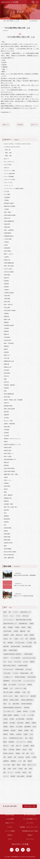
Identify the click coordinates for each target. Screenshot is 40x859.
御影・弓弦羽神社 (9, 343)
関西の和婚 (7, 540)
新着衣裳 (30, 684)
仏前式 (6, 245)
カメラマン (6, 776)
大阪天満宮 (7, 298)
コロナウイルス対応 (9, 179)
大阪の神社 (7, 295)
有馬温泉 (16, 631)
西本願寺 (5, 699)
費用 (4, 627)
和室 (23, 753)
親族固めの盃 (7, 498)
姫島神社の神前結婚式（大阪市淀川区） (12, 707)
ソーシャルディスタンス (29, 680)
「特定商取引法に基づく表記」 (16, 738)
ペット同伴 (32, 711)
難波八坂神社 (16, 703)
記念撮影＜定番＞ (9, 504)
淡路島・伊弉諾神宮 (9, 423)
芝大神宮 (12, 719)
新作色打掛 (26, 707)
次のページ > (34, 124)
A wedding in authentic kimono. (12, 146)
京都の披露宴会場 (9, 221)
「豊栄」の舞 (7, 155)
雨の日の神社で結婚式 (10, 551)
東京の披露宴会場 (9, 394)
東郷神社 (27, 722)
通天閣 (23, 764)
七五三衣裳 (17, 772)
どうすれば (15, 673)
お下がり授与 (7, 164)
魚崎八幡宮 (33, 696)
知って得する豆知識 (30, 815)
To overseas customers (8, 669)
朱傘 (5, 391)
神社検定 (23, 627)
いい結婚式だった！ (8, 677)
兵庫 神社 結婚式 (8, 692)
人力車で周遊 (7, 239)
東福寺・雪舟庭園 (7, 715)
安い (10, 703)
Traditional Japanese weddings (28, 657)
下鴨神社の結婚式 (28, 654)
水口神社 (6, 417)
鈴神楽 (6, 531)
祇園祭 (5, 684)
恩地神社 (18, 753)
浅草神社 (5, 734)
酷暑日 (18, 764)
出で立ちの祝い (8, 269)
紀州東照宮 (17, 692)
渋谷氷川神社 (20, 722)
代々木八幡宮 (19, 726)
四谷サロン (6, 745)
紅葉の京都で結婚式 (9, 471)
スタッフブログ (8, 182)
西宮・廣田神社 (8, 495)
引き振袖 (20, 768)
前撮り (5, 703)
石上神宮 (6, 435)
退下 (5, 525)
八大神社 (34, 757)
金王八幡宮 (12, 722)
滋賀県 (5, 650)
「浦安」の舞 (7, 152)
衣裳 (30, 772)
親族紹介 (6, 501)
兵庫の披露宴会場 (9, 263)
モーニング (10, 772)
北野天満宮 (7, 275)
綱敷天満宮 (22, 631)
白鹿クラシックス (24, 696)
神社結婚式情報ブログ (6, 112)
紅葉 (4, 757)
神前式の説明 (7, 447)
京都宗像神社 (7, 233)
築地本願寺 (6, 730)
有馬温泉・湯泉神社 (9, 385)
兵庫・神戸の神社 (9, 266)
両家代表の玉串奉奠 (9, 206)
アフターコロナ (21, 684)
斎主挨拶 (6, 370)
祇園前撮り (16, 715)
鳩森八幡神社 (27, 726)
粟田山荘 (6, 462)
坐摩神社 (6, 286)
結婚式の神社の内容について (10, 623)
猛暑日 (13, 764)
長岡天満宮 (7, 534)
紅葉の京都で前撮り (9, 468)
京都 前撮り (7, 212)
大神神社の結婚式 (9, 292)
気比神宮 (30, 741)
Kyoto (4, 661)
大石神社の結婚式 (19, 669)
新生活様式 (7, 373)
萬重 (5, 492)
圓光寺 (5, 741)
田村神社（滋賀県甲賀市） (27, 699)
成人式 (5, 738)
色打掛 (14, 768)
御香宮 (6, 349)
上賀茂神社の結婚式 (22, 665)
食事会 (16, 696)
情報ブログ (7, 355)
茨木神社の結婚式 (24, 673)
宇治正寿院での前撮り (10, 310)
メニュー (12, 615)
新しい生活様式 (12, 684)
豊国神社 (6, 516)
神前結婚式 (10, 642)
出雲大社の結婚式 (9, 272)
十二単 (19, 761)
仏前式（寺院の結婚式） (30, 810)
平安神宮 (6, 328)
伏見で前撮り (7, 251)
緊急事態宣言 (6, 680)
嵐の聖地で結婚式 (9, 325)
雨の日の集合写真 (9, 554)
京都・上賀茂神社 (9, 230)
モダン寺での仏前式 (19, 642)
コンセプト (15, 612)
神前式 (6, 441)
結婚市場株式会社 (23, 623)
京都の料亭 (7, 224)
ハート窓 (23, 715)
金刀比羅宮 (26, 745)
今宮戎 (30, 749)
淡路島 (12, 635)
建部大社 (6, 334)
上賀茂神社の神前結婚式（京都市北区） (12, 654)
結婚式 (5, 612)
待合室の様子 (7, 340)
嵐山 (26, 738)
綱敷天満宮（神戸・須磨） (11, 474)
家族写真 (6, 316)
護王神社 (6, 510)
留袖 (4, 772)
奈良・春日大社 (8, 304)
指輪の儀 (6, 364)
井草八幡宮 (29, 776)
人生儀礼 (25, 734)
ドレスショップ (8, 185)
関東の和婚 (7, 537)
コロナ (11, 688)
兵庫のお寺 (7, 260)
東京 (32, 730)
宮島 (29, 692)
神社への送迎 (7, 456)
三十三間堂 (7, 194)
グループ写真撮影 (9, 176)
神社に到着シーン (9, 453)
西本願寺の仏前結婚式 (20, 677)
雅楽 (5, 545)
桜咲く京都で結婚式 (9, 408)
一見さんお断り (7, 673)
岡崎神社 (6, 322)
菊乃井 (6, 489)
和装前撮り (13, 730)
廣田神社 (6, 331)
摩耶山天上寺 (7, 367)
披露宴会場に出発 (9, 361)
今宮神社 (6, 242)
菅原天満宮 (7, 486)
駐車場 (26, 635)
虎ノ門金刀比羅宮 (20, 719)
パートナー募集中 (10, 831)
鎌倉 (28, 753)
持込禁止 (24, 772)
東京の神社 (7, 397)
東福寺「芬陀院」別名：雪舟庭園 (13, 400)
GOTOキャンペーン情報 (20, 688)
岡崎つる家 (7, 319)
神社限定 (10, 757)
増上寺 (34, 726)
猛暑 (4, 768)
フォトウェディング (20, 741)
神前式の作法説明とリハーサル (12, 444)
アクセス (18, 615)
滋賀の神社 (7, 426)
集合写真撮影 (7, 548)
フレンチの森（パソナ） (9, 711)
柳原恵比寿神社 (8, 405)
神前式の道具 (7, 450)
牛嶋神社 (5, 726)
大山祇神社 (18, 734)
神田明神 (13, 776)
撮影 (24, 761)
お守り (21, 638)
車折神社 (6, 522)
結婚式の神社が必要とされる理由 (23, 619)
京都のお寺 (7, 218)
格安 (15, 757)
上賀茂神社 (7, 197)
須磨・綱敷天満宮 (9, 557)
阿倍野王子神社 (8, 543)
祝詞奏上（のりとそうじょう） (12, 438)
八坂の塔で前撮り (7, 631)
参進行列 (6, 278)
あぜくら (6, 158)
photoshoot (25, 661)
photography (28, 669)
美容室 (6, 477)
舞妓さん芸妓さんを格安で (9, 665)
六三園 (23, 692)
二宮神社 (6, 209)
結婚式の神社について (25, 612)
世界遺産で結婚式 (9, 203)
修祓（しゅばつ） (9, 254)
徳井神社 (6, 352)
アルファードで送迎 (9, 170)
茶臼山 (5, 749)
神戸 (27, 638)
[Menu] (37, 2)
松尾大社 (6, 403)
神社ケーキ (18, 745)
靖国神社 (18, 749)
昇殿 (5, 379)
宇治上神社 (7, 307)
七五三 (31, 734)
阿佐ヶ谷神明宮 (20, 776)
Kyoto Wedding (17, 661)
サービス (5, 615)
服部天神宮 (6, 646)
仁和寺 (12, 745)
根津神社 (34, 722)
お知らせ (6, 167)
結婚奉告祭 (6, 761)
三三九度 (6, 191)
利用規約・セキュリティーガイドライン (30, 827)
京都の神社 (7, 227)
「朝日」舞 (7, 149)
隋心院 (31, 738)
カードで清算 (31, 715)
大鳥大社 (24, 749)
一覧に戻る (20, 124)
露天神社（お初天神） (8, 753)
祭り (11, 638)
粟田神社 (6, 465)
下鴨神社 (6, 200)
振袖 (26, 768)
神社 (10, 612)
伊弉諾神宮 (7, 248)
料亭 (32, 673)
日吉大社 (6, 376)
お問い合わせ (25, 615)
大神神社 (6, 289)
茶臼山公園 (20, 757)
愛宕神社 (5, 722)
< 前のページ (5, 124)
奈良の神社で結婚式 (26, 646)
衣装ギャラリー (9, 823)
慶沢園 (32, 745)
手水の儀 (6, 358)
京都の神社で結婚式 (15, 646)
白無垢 (9, 768)
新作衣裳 (25, 711)
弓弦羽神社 (7, 337)
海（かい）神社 (8, 420)
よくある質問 (10, 819)
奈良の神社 (7, 301)
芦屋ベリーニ (7, 480)
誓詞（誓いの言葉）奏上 (10, 507)
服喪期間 (5, 688)
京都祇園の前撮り (9, 236)
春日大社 (6, 382)
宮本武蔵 (28, 757)
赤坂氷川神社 (30, 719)
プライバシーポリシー (8, 619)
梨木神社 (6, 411)
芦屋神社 (6, 483)
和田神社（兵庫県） (14, 699)
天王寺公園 (11, 749)
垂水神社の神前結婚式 (26, 703)
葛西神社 (30, 761)
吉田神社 (6, 280)
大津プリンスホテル (8, 696)
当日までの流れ (9, 815)
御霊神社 (6, 346)
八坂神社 (6, 257)
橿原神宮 (6, 414)
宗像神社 (6, 313)
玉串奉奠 (6, 429)
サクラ (32, 753)
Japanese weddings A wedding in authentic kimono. (17, 143)
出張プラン (6, 657)
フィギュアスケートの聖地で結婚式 (13, 188)
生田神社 (6, 432)
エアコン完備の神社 (9, 173)
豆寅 (5, 513)
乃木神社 (5, 719)
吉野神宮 (6, 283)
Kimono (10, 661)
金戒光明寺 (11, 741)
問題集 (29, 627)
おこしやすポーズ (9, 161)
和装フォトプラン (32, 764)
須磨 (29, 631)
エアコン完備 (6, 764)
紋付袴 (30, 768)
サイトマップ (30, 839)
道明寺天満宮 (7, 528)
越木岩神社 (7, 519)
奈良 (4, 642)
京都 (35, 642)
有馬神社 (6, 388)
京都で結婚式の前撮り (10, 215)
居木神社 (12, 726)
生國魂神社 (13, 761)
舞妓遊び (32, 661)
